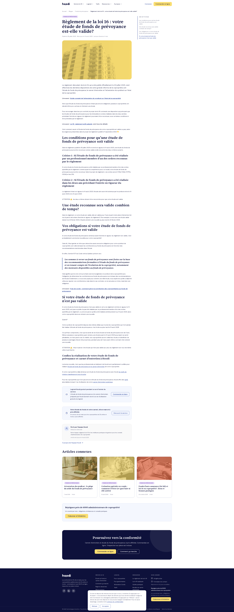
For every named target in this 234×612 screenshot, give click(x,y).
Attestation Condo (119, 584)
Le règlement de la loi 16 (140, 578)
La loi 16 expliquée (138, 581)
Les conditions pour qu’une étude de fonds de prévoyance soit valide (149, 22)
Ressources (106, 4)
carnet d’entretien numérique (103, 382)
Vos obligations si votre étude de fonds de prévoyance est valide (149, 32)
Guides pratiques (138, 584)
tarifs (126, 380)
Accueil (64, 11)
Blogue (71, 11)
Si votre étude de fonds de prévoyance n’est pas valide (147, 37)
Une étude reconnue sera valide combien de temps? (148, 27)
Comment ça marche (102, 583)
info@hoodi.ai (158, 578)
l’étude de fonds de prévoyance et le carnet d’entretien (86, 367)
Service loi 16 (78, 4)
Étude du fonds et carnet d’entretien (101, 579)
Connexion (148, 4)
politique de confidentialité (115, 602)
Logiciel (89, 4)
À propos (117, 4)
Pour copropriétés (119, 578)
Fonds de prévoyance (81, 11)
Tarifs (97, 4)
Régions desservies (101, 586)
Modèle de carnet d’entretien (138, 588)
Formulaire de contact (160, 582)
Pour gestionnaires (119, 581)
